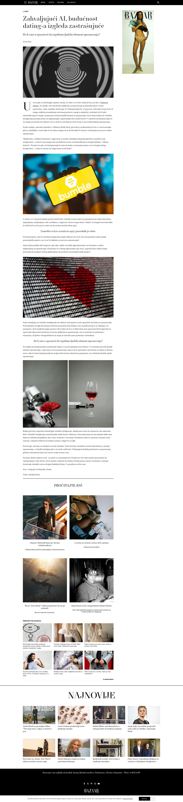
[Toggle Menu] (25, 2)
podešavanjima (128, 799)
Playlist (72, 2)
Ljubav (25, 11)
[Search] (158, 2)
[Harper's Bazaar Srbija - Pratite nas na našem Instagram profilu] (95, 784)
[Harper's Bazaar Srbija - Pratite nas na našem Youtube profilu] (99, 784)
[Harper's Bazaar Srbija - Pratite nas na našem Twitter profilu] (88, 784)
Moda (43, 2)
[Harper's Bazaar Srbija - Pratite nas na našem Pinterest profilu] (91, 784)
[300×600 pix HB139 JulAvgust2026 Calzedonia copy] (138, 42)
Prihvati (144, 799)
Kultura (61, 2)
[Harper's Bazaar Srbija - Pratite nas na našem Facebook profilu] (84, 784)
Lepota (51, 2)
